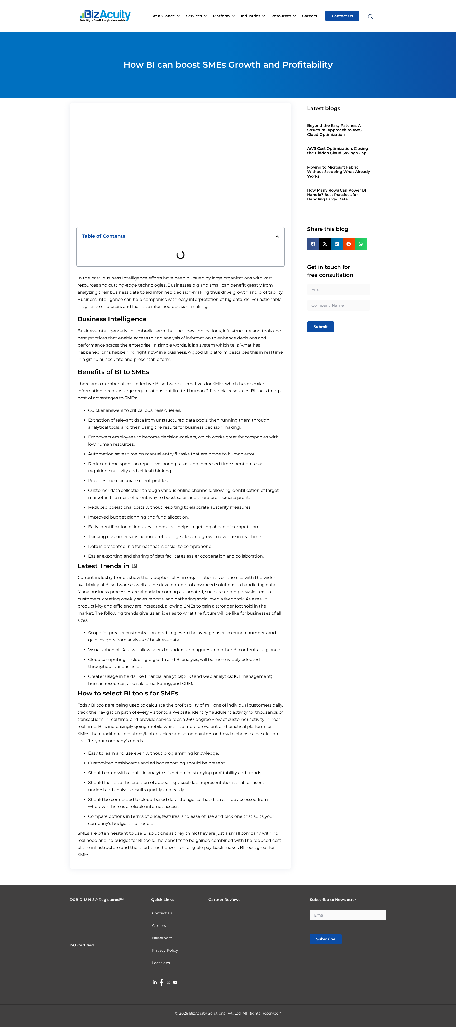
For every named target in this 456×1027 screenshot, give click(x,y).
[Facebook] (161, 982)
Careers (309, 15)
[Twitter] (168, 982)
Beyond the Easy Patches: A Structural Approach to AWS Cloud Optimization (334, 130)
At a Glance (164, 15)
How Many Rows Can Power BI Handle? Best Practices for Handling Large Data (336, 195)
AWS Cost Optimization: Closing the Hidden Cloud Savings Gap (337, 150)
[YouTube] (175, 982)
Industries (250, 15)
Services (194, 15)
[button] (370, 6)
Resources (281, 15)
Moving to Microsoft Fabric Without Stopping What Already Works (338, 172)
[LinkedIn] (155, 982)
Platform (221, 15)
